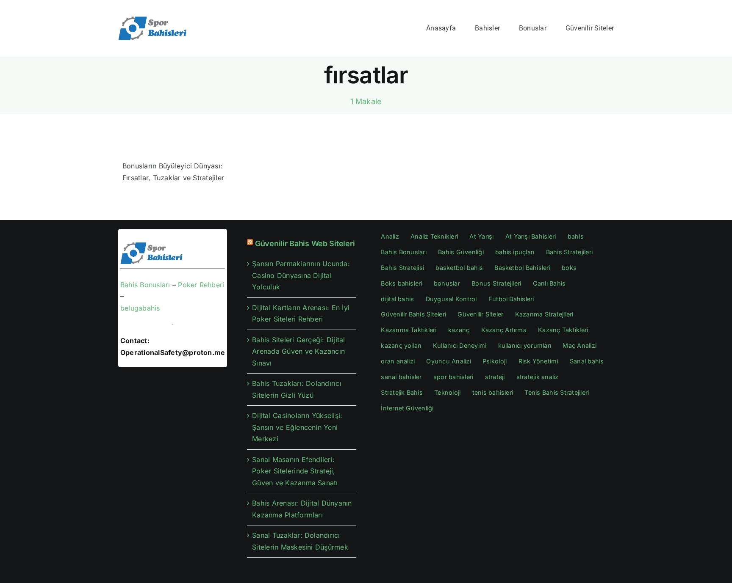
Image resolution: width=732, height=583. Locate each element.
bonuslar (447, 283)
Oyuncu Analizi (448, 361)
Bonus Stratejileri (496, 283)
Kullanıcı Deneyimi (459, 345)
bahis (576, 236)
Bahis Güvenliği (461, 252)
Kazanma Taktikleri (408, 329)
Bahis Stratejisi (402, 267)
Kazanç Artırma (504, 329)
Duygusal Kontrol (451, 298)
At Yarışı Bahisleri (530, 236)
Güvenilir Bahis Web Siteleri (305, 243)
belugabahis (140, 308)
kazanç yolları (401, 345)
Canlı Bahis (549, 283)
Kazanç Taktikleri (563, 329)
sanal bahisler (401, 376)
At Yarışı (481, 236)
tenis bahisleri (492, 392)
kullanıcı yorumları (525, 345)
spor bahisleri (453, 376)
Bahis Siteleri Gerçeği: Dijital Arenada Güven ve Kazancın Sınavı (298, 351)
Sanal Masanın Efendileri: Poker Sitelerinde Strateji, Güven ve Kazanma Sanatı (295, 471)
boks (569, 267)
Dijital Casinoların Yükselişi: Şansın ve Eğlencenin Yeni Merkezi (297, 427)
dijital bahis (397, 298)
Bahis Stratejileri (569, 252)
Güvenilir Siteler (480, 314)
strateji (495, 376)
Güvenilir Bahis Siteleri (413, 314)
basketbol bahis (459, 267)
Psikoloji (494, 361)
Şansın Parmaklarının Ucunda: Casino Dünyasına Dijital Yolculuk (301, 275)
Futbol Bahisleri (511, 298)
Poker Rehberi (201, 284)
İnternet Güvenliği (407, 408)
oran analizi (398, 361)
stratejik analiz (537, 376)
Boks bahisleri (401, 283)
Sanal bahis (587, 361)
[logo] (153, 19)
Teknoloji (447, 392)
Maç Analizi (579, 345)
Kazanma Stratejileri (544, 314)
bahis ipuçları (514, 252)
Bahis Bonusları (145, 284)
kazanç (458, 329)
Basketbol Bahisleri (522, 267)
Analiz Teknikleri (434, 236)
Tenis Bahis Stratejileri (556, 392)
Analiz (390, 236)
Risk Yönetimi (538, 361)
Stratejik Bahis (402, 392)
